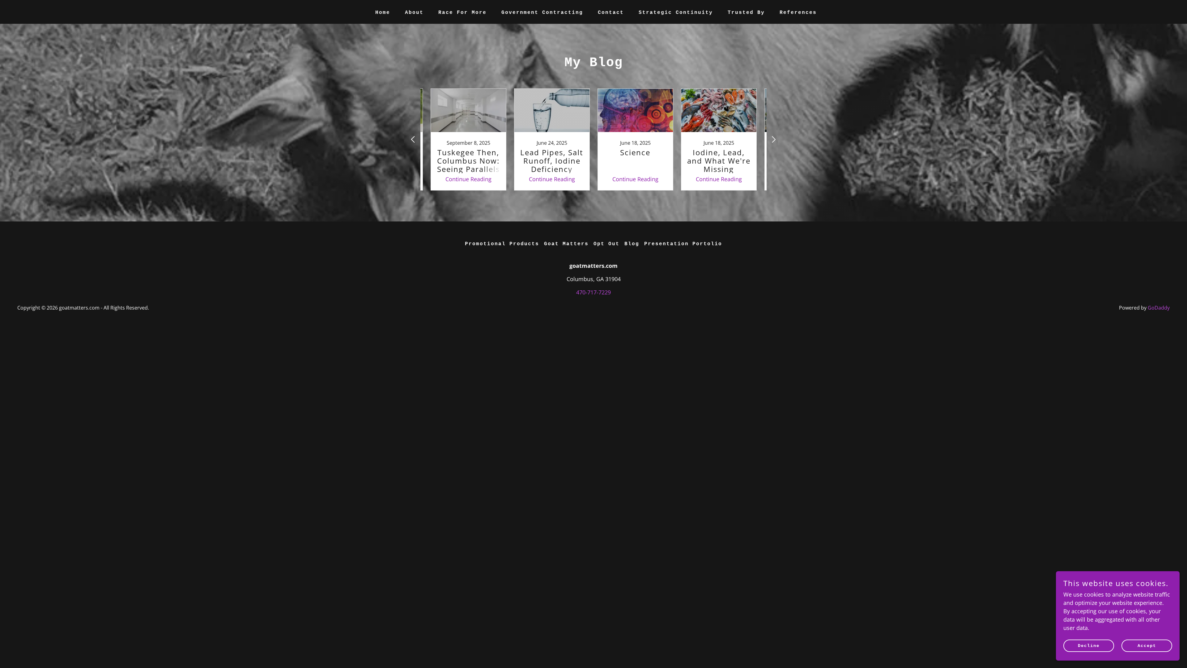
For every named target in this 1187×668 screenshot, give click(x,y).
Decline (1089, 645)
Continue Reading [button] (468, 179)
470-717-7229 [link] (593, 292)
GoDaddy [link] (1159, 307)
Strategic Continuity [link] (676, 12)
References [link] (798, 12)
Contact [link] (611, 12)
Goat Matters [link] (566, 244)
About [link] (414, 12)
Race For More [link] (462, 12)
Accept (1147, 645)
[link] (468, 139)
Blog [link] (631, 244)
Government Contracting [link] (542, 12)
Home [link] (382, 12)
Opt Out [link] (606, 244)
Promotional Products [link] (502, 244)
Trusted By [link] (746, 12)
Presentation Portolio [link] (683, 244)
